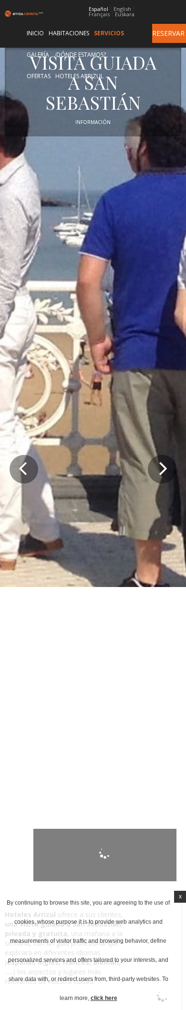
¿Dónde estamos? (80, 55)
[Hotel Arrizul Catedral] (17, 13)
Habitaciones (69, 33)
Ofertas (39, 76)
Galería (38, 55)
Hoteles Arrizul (79, 76)
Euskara (124, 14)
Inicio (35, 33)
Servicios (109, 33)
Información (93, 122)
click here (104, 998)
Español (98, 9)
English (122, 9)
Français (99, 14)
